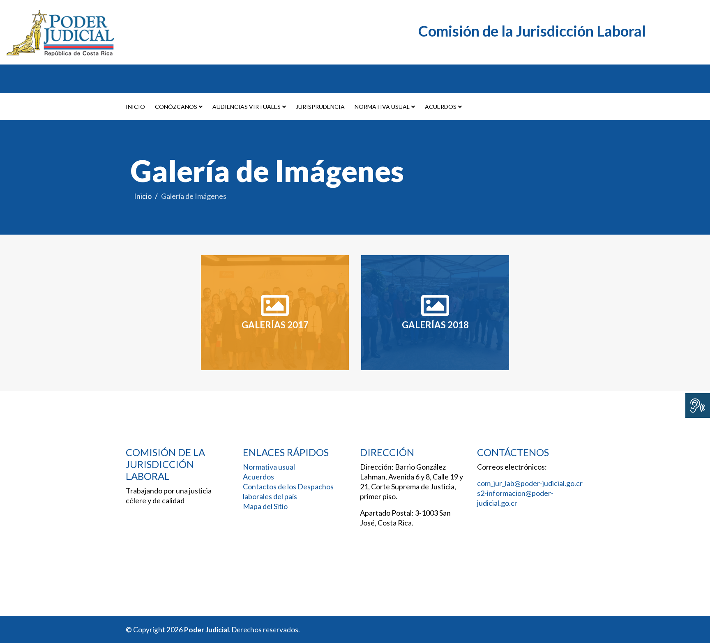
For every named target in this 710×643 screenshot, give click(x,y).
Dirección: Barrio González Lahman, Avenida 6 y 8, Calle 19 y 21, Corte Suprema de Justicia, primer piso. (411, 481)
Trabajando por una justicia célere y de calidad (169, 495)
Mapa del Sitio (265, 506)
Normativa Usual (382, 106)
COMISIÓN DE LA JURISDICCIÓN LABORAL (165, 464)
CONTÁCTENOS (513, 452)
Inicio (135, 106)
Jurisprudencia (320, 106)
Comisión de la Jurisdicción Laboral (535, 31)
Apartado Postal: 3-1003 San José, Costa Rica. (405, 517)
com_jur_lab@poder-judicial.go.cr (530, 483)
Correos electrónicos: (513, 466)
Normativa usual (269, 466)
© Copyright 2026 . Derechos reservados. (213, 629)
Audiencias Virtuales (246, 106)
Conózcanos (176, 106)
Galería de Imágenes (267, 170)
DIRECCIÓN (387, 452)
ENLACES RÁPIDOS (286, 452)
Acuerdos (440, 106)
